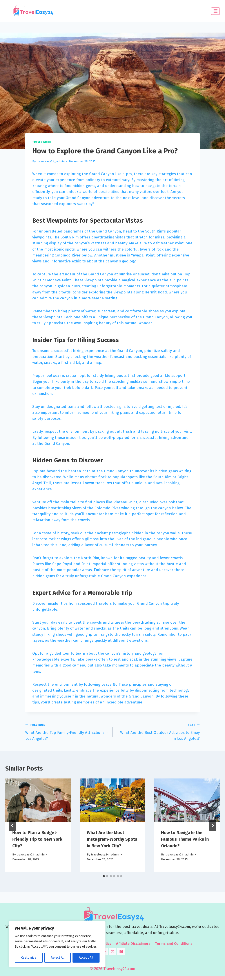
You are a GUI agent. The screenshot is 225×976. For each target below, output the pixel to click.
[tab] (104, 876)
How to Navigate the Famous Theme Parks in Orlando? (185, 839)
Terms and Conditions (173, 943)
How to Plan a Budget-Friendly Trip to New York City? (37, 839)
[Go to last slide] (12, 825)
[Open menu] (215, 11)
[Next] (212, 825)
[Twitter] (112, 951)
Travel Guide (41, 142)
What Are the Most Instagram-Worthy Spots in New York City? (112, 839)
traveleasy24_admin (50, 161)
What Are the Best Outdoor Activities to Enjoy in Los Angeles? (160, 732)
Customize (28, 958)
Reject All (57, 958)
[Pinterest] (121, 951)
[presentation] (38, 800)
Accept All (86, 958)
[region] (57, 944)
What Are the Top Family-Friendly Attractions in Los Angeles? (67, 732)
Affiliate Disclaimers (133, 943)
